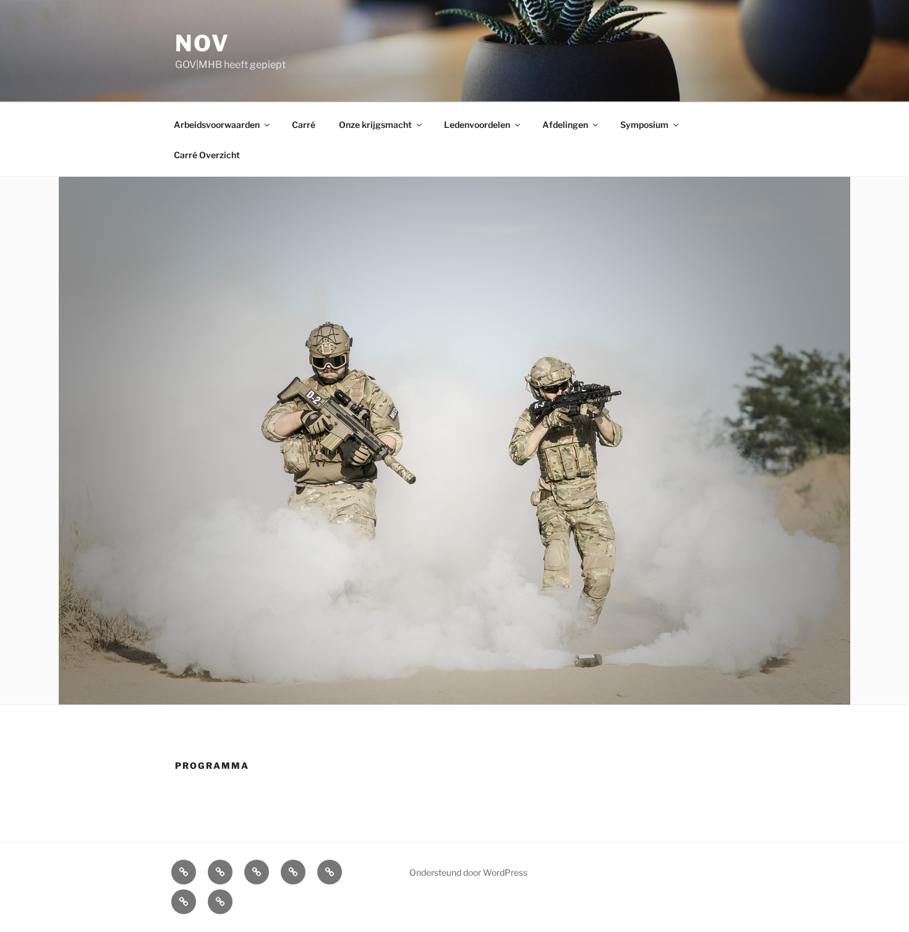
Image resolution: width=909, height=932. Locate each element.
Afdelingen (565, 124)
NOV (202, 43)
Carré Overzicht (207, 155)
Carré (303, 124)
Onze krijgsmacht (375, 124)
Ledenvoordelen (477, 124)
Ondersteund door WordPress (468, 872)
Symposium (644, 124)
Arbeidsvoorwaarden (217, 124)
